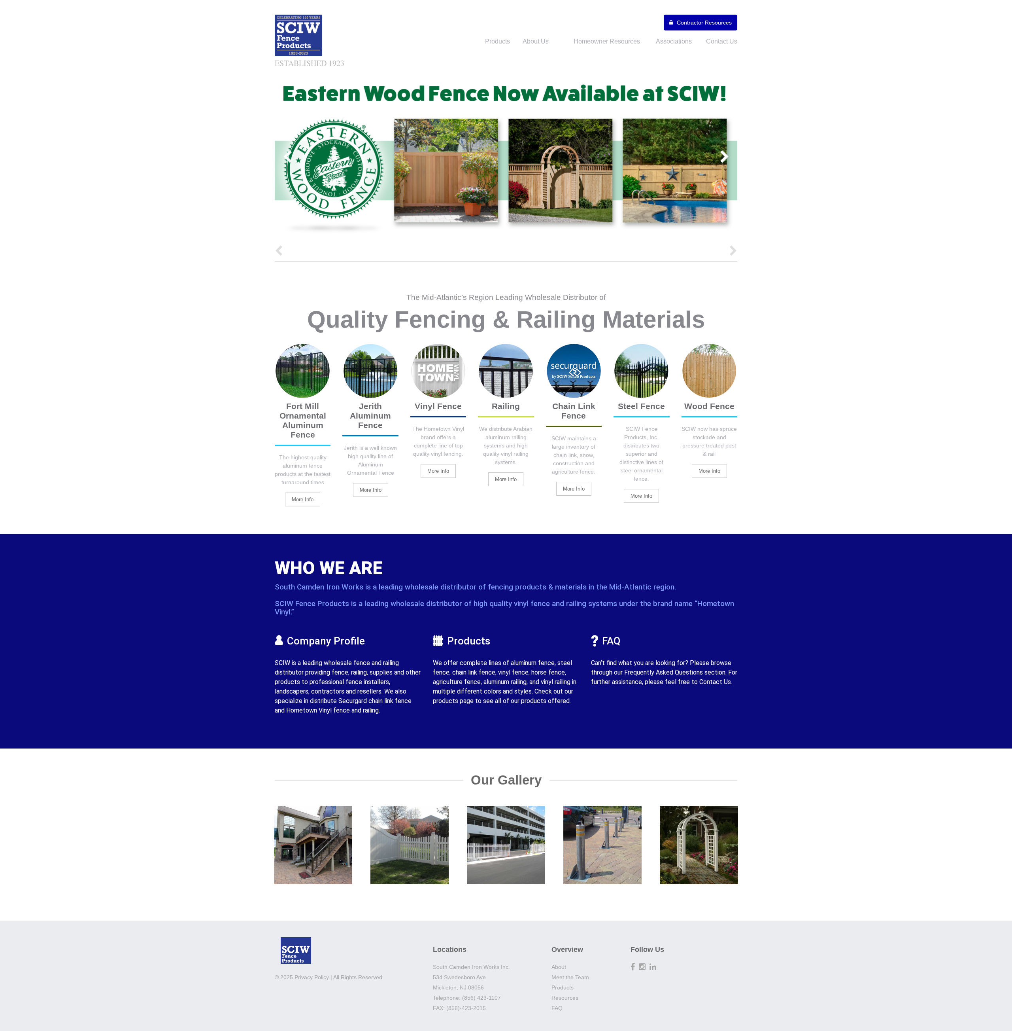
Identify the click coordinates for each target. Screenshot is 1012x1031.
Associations (674, 41)
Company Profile (326, 641)
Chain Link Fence (573, 411)
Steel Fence (641, 406)
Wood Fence (709, 406)
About (558, 967)
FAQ (611, 641)
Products (497, 41)
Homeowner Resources (607, 41)
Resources (564, 998)
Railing (506, 406)
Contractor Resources (704, 22)
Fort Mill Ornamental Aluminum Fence (302, 420)
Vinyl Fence (438, 406)
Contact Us (721, 41)
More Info (302, 499)
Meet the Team (570, 977)
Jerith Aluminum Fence (370, 416)
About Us (536, 41)
